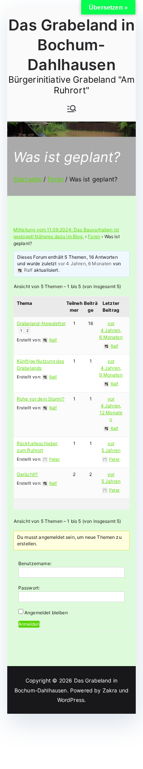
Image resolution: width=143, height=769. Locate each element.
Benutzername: (34, 563)
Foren (94, 236)
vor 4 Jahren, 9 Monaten (110, 368)
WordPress (70, 700)
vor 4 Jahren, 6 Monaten (85, 263)
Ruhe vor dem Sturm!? (40, 399)
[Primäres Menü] (72, 108)
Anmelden (29, 624)
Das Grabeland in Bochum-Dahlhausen (71, 45)
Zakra (110, 690)
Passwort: (29, 588)
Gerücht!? (27, 474)
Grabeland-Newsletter (41, 323)
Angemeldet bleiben (46, 612)
